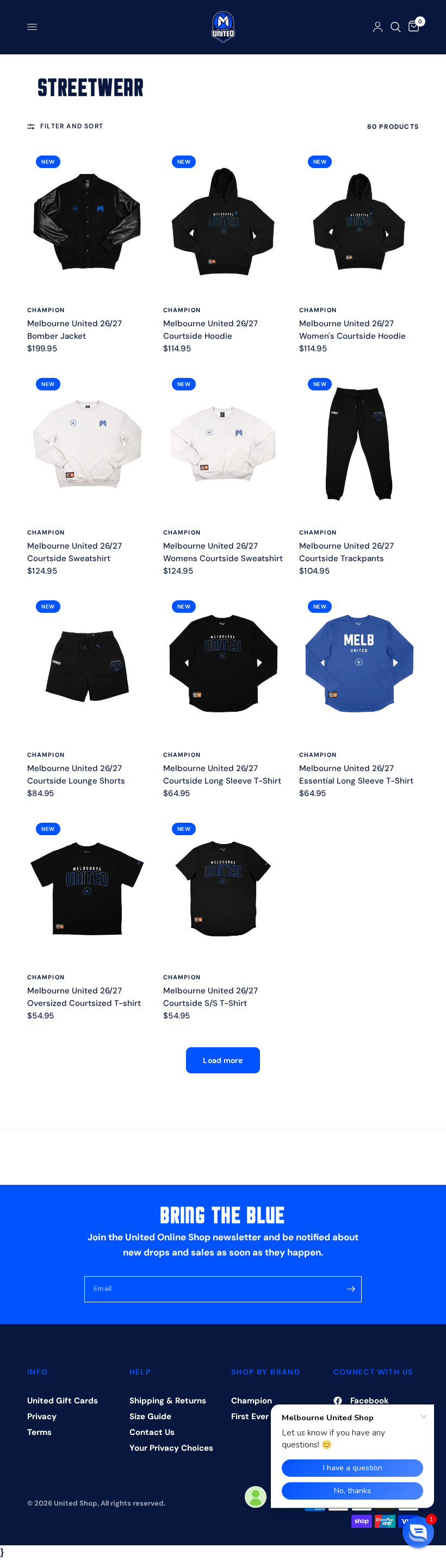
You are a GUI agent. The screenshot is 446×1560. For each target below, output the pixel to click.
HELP (140, 1372)
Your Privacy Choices (171, 1448)
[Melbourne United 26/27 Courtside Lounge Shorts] (87, 666)
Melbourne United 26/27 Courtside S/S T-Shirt (210, 997)
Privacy (42, 1416)
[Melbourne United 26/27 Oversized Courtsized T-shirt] (87, 889)
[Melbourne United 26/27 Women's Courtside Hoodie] (359, 221)
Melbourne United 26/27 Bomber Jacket (74, 329)
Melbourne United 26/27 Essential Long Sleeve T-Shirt (356, 774)
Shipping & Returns (167, 1400)
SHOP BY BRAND (265, 1372)
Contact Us (152, 1432)
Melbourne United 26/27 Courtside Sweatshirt (74, 552)
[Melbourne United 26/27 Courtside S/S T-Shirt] (223, 889)
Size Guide (150, 1416)
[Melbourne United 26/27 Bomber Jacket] (87, 221)
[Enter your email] (351, 1289)
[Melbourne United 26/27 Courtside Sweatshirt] (87, 444)
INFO (37, 1372)
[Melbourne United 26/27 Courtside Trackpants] (359, 444)
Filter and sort (71, 126)
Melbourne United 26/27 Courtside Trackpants (346, 552)
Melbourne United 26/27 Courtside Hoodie (210, 329)
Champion (46, 310)
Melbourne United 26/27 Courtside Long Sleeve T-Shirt (222, 774)
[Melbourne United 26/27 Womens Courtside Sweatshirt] (223, 444)
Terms (39, 1432)
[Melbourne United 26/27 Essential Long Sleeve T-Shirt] (359, 666)
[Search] (396, 27)
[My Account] (378, 27)
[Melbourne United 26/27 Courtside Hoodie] (223, 221)
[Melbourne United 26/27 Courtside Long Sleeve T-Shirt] (223, 666)
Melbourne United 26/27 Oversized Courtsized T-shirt (84, 997)
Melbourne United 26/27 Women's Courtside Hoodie (352, 329)
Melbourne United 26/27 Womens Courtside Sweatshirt (223, 552)
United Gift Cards (62, 1400)
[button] (418, 1532)
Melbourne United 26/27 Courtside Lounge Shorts (76, 774)
